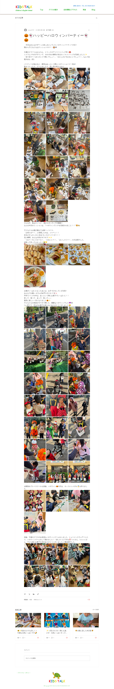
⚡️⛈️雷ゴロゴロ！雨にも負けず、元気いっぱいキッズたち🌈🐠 (56, 632)
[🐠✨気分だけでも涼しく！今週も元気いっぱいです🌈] (28, 620)
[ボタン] (56, 677)
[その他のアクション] (89, 30)
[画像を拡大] (35, 78)
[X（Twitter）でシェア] (29, 594)
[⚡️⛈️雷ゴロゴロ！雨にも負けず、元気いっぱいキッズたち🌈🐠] (57, 620)
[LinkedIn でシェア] (33, 594)
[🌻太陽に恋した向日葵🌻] (86, 620)
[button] (96, 18)
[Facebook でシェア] (25, 594)
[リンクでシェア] (38, 594)
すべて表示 (96, 609)
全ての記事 (19, 18)
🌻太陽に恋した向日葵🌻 (84, 631)
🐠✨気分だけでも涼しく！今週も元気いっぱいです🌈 (27, 632)
